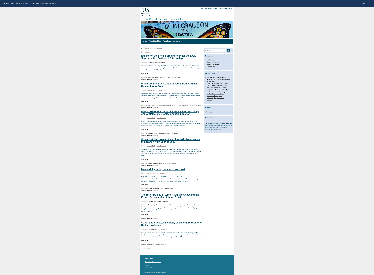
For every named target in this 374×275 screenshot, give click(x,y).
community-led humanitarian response (161, 105)
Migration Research (213, 64)
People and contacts (171, 41)
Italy (166, 77)
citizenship (151, 77)
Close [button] (363, 3)
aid (149, 105)
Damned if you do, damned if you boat (163, 169)
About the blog (155, 41)
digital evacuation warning (155, 133)
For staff (221, 8)
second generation (173, 77)
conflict (150, 163)
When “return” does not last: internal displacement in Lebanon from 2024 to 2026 (170, 140)
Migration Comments (152, 79)
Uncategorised (211, 66)
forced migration (157, 163)
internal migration (166, 163)
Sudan (199, 105)
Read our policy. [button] (50, 3)
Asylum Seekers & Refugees (156, 188)
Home (144, 41)
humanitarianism (192, 105)
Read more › (145, 73)
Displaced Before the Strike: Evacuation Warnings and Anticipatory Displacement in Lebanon (170, 112)
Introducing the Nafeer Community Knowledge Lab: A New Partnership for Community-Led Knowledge (217, 90)
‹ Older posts (146, 248)
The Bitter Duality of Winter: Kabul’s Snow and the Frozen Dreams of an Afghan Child (170, 195)
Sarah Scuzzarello (160, 62)
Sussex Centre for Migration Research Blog (156, 272)
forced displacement (182, 105)
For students (229, 8)
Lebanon (176, 133)
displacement (166, 133)
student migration (168, 188)
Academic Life (150, 244)
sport (179, 77)
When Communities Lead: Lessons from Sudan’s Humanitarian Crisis (169, 84)
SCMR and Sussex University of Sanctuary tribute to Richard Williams (171, 223)
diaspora (157, 77)
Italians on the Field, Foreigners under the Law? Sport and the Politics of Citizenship (168, 56)
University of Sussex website (208, 8)
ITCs (172, 133)
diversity (162, 77)
